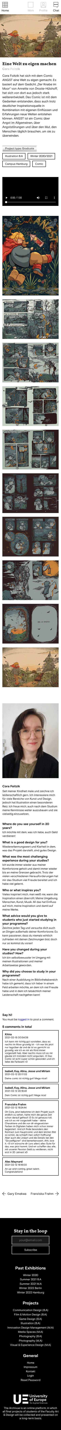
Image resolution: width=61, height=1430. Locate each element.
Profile (43, 10)
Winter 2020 (30, 1275)
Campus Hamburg (16, 164)
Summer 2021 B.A (30, 1279)
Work (31, 10)
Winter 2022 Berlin (30, 1288)
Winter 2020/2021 (41, 156)
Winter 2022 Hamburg (30, 1292)
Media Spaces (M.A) (30, 1332)
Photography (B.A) (30, 1336)
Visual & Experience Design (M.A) (30, 1345)
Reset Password (30, 1380)
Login (30, 1375)
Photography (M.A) (30, 1340)
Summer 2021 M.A (31, 1284)
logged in (23, 1019)
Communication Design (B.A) (30, 1310)
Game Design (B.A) (30, 1319)
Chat (56, 10)
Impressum (30, 1367)
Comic (39, 164)
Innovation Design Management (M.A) (30, 1327)
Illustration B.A (14, 156)
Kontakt (30, 1371)
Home (5, 10)
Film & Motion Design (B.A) (30, 1314)
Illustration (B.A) (30, 1323)
